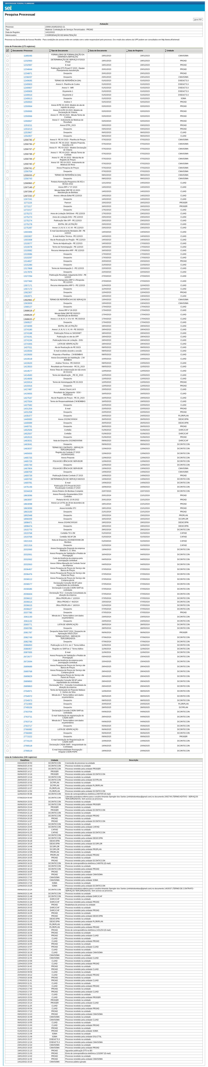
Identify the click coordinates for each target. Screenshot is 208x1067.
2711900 (28, 704)
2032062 (28, 559)
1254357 (28, 136)
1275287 (28, 227)
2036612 (28, 598)
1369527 (28, 322)
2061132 (28, 621)
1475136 (28, 487)
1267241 (28, 199)
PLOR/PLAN (98, 785)
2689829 (28, 676)
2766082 (28, 729)
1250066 (28, 116)
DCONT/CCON (99, 774)
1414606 (28, 378)
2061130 (28, 617)
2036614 (28, 602)
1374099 (28, 326)
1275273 (28, 217)
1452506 (28, 430)
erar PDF (198, 19)
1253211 (28, 125)
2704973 (28, 700)
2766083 (28, 733)
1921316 (28, 545)
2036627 (28, 609)
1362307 (28, 292)
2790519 (28, 751)
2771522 (28, 736)
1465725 (28, 458)
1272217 (28, 210)
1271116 (28, 202)
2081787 (28, 632)
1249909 (28, 91)
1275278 (28, 224)
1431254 (28, 408)
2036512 (28, 579)
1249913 (28, 98)
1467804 (28, 468)
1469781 (28, 483)
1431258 (28, 412)
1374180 (28, 329)
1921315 (28, 541)
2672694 (28, 661)
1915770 (28, 529)
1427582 (28, 405)
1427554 (28, 401)
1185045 (28, 55)
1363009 (28, 303)
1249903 (28, 84)
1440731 (28, 426)
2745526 (28, 707)
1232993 (28, 61)
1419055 (28, 393)
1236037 (28, 77)
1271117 (28, 206)
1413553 (28, 366)
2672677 (28, 656)
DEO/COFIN (98, 838)
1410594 (28, 351)
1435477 (28, 416)
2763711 (28, 717)
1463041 (28, 444)
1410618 (28, 359)
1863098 (28, 504)
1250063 (28, 102)
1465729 (28, 461)
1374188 (28, 333)
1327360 (28, 281)
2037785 (28, 612)
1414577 (28, 371)
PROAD (96, 816)
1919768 (28, 533)
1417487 (28, 389)
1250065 (28, 111)
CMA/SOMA (98, 874)
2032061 (28, 554)
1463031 (28, 440)
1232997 (28, 65)
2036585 (28, 589)
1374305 (28, 344)
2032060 (28, 549)
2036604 (28, 594)
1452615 (28, 437)
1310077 (28, 243)
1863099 (28, 508)
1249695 (28, 80)
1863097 (28, 499)
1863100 (28, 512)
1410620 (28, 363)
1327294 (28, 276)
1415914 (28, 382)
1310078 (28, 247)
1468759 (28, 472)
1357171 (28, 285)
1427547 (28, 398)
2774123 (28, 741)
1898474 (28, 526)
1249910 (28, 95)
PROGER (97, 769)
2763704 (28, 711)
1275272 (28, 213)
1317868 (28, 268)
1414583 (28, 375)
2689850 (28, 681)
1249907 (28, 88)
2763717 (28, 726)
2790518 (28, 746)
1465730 (28, 465)
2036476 (28, 574)
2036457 (28, 569)
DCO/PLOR (97, 844)
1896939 (28, 519)
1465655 (28, 453)
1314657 (28, 261)
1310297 (28, 257)
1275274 (28, 220)
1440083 (28, 419)
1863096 (28, 495)
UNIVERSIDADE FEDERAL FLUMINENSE (19, 3)
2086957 (28, 649)
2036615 (28, 605)
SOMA (95, 880)
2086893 (28, 645)
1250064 (28, 106)
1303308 (28, 240)
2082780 (28, 641)
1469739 (28, 475)
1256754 (28, 171)
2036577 (28, 584)
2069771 (28, 624)
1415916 (28, 386)
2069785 (28, 628)
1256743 (28, 178)
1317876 (28, 272)
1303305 (28, 232)
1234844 (28, 69)
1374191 (28, 336)
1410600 (28, 354)
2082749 (28, 637)
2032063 (28, 564)
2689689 (28, 666)
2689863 (28, 686)
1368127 (28, 307)
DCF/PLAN (97, 780)
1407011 (28, 347)
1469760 (28, 479)
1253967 (28, 132)
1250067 (28, 121)
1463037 (28, 448)
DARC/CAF (97, 896)
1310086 (28, 254)
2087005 (28, 652)
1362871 (28, 296)
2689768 (28, 671)
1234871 (28, 73)
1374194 (28, 340)
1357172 (28, 289)
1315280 (28, 265)
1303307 (28, 236)
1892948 (28, 515)
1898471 (28, 522)
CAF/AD (96, 827)
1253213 (28, 129)
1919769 (28, 537)
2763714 (28, 721)
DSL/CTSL (97, 1037)
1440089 (28, 423)
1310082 (28, 250)
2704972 (28, 696)
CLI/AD (96, 936)
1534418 (28, 491)
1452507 (28, 433)
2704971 (28, 691)
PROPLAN (97, 849)
